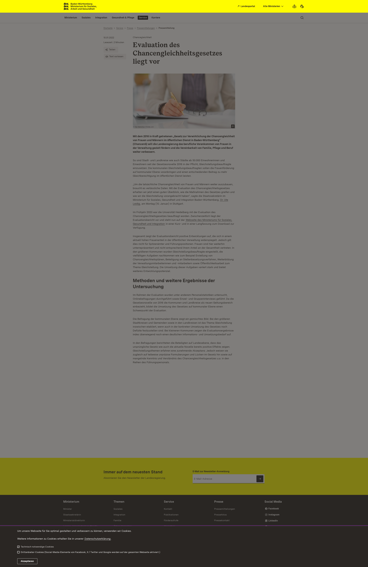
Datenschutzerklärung (98, 538)
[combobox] (273, 6)
